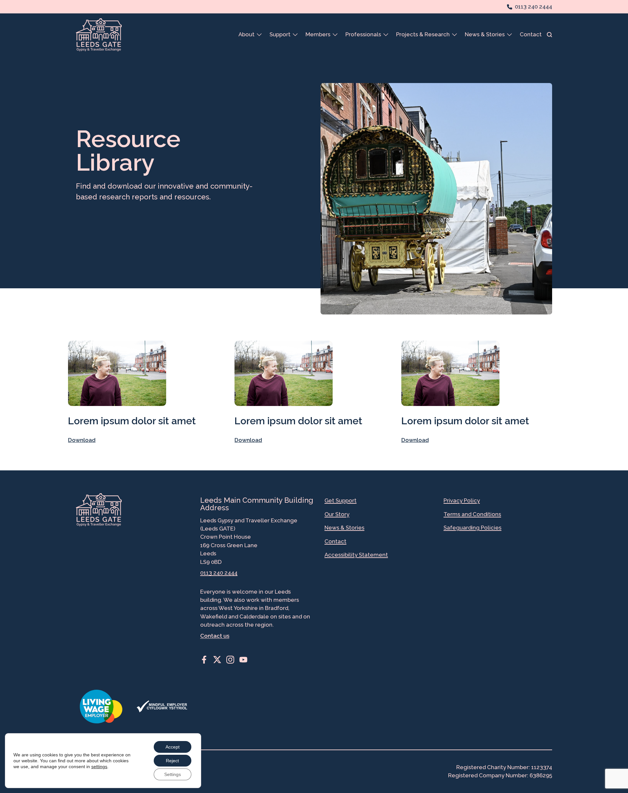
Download (82, 440)
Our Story (336, 514)
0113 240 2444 (218, 572)
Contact (531, 34)
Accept (173, 747)
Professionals (363, 34)
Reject (172, 760)
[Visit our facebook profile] (204, 660)
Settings (172, 774)
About (246, 34)
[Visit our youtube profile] (243, 660)
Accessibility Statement (356, 554)
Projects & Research (423, 34)
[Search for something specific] (549, 34)
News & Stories (485, 34)
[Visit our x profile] (217, 659)
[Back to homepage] (99, 34)
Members (317, 34)
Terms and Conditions (472, 514)
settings (99, 766)
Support (280, 34)
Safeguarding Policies (472, 527)
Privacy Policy (462, 500)
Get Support (340, 500)
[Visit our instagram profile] (230, 660)
